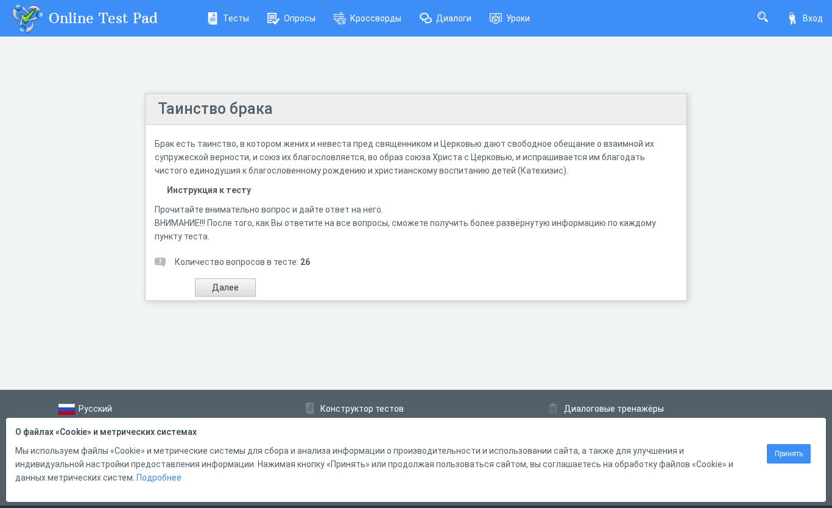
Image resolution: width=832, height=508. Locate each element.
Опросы (300, 18)
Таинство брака (215, 109)
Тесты (236, 18)
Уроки (518, 18)
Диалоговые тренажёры (614, 409)
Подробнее (159, 477)
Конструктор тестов (362, 409)
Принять (789, 454)
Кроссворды (375, 18)
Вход (813, 18)
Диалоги (453, 18)
